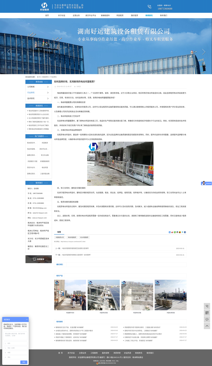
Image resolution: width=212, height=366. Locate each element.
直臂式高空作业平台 (32, 174)
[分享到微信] (175, 232)
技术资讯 (30, 98)
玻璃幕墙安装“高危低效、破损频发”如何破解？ (72, 340)
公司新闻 (30, 87)
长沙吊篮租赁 (84, 237)
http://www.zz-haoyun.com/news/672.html (73, 241)
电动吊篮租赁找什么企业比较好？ (39, 114)
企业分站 (102, 361)
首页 (47, 15)
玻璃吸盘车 (105, 15)
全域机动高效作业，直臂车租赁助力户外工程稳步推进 (74, 331)
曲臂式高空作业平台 (32, 155)
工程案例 (94, 353)
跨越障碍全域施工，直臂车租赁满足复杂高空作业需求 (143, 334)
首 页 (39, 77)
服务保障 (105, 353)
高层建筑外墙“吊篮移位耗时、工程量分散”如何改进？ (143, 327)
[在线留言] (207, 319)
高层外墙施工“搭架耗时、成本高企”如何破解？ (72, 337)
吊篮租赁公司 (60, 237)
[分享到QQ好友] (177, 232)
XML (117, 361)
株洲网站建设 (137, 357)
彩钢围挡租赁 (44, 161)
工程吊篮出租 (44, 174)
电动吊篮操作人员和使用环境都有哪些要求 (39, 111)
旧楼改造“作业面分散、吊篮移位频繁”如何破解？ (141, 337)
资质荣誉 (117, 353)
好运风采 (127, 353)
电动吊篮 (45, 167)
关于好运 (61, 15)
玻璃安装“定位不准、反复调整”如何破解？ (70, 327)
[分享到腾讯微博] (182, 232)
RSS (113, 361)
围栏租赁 (134, 15)
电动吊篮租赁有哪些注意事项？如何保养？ (77, 255)
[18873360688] (207, 306)
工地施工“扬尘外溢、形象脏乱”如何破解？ (139, 340)
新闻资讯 (149, 15)
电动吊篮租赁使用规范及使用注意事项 (75, 248)
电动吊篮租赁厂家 (32, 149)
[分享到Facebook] (185, 232)
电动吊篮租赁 (72, 237)
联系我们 (163, 15)
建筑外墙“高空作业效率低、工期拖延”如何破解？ (141, 331)
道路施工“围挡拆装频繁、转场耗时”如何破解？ (72, 334)
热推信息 (96, 361)
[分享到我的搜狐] (180, 232)
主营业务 (76, 15)
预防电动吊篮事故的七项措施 (39, 129)
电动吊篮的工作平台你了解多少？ (39, 125)
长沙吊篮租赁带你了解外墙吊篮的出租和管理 (39, 118)
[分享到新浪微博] (172, 232)
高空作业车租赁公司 (45, 149)
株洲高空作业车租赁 (32, 143)
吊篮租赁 (119, 15)
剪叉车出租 (45, 155)
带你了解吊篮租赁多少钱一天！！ (39, 122)
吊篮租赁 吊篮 (32, 161)
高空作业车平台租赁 (32, 167)
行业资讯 (53, 77)
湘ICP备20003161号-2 (115, 357)
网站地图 (108, 361)
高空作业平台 (90, 15)
